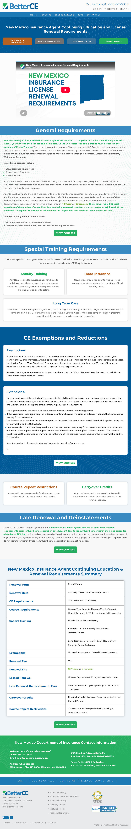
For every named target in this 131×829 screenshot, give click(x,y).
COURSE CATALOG (43, 781)
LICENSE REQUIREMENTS (97, 781)
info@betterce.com (13, 807)
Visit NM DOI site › (81, 41)
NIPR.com (73, 669)
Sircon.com (87, 669)
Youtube (11, 817)
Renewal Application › (49, 41)
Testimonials (21, 822)
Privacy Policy (57, 805)
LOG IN (22, 781)
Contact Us (37, 822)
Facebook (7, 817)
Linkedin (4, 817)
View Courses (65, 233)
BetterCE (33, 6)
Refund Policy (57, 809)
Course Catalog (58, 792)
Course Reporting (59, 813)
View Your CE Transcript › (17, 41)
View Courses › (114, 41)
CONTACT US (68, 781)
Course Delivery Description (64, 796)
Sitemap (52, 822)
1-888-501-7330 (117, 4)
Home (7, 822)
